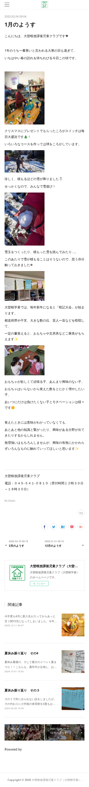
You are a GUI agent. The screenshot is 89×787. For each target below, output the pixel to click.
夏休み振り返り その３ (22, 690)
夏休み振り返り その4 (21, 653)
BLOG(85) (10, 500)
